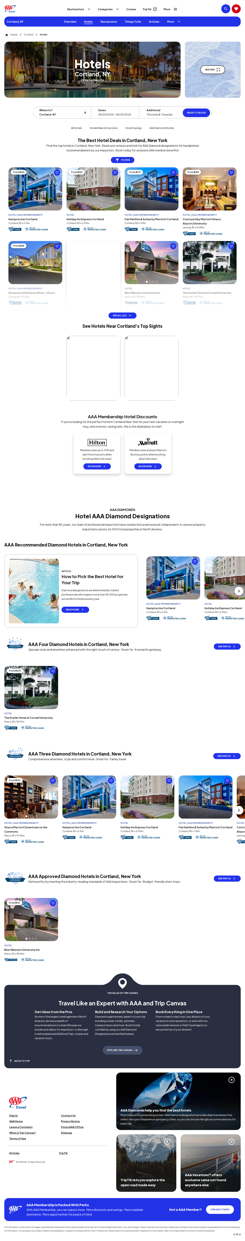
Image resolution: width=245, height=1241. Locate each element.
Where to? (46, 110)
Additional (153, 110)
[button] (147, 282)
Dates (102, 110)
